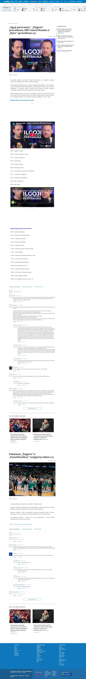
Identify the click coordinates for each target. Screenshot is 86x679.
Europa (15, 651)
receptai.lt (46, 671)
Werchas (15, 553)
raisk (14, 295)
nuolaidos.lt (54, 672)
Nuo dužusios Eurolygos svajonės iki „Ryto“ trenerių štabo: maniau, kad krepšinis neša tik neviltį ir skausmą (18, 436)
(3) (63, 33)
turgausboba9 (16, 592)
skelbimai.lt (54, 671)
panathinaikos (28, 524)
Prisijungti (79, 1)
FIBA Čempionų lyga (63, 649)
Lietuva (15, 647)
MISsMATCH (30, 4)
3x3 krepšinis (16, 655)
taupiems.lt (54, 673)
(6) (64, 38)
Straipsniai (39, 646)
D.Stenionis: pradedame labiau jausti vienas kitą (65, 51)
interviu (12, 441)
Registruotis (73, 1)
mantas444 (15, 367)
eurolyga (19, 524)
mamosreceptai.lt (48, 672)
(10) (47, 439)
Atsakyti (14, 301)
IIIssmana (20, 325)
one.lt (46, 676)
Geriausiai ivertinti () (27, 286)
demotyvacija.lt (47, 673)
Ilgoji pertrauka (49, 4)
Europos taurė (16, 650)
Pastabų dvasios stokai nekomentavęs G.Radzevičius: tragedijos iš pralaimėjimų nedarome (65, 31)
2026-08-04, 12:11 (37, 441)
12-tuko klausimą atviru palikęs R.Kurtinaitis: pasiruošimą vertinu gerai (65, 37)
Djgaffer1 (15, 388)
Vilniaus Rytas (61, 653)
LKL (15, 646)
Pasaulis (15, 652)
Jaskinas (14, 305)
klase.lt (46, 675)
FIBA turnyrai (16, 653)
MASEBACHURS (21, 584)
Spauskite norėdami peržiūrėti (18, 539)
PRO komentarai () (38, 286)
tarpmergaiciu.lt (47, 674)
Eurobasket (16, 654)
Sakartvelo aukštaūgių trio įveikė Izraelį (65, 41)
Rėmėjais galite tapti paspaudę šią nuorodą (22, 100)
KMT (60, 650)
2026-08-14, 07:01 (13, 442)
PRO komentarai (37, 529)
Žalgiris (24, 524)
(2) (61, 47)
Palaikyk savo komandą (39, 4)
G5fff (19, 381)
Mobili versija (21, 675)
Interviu (16, 4)
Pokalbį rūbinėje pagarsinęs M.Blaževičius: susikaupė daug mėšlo (66, 46)
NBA (15, 649)
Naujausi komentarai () (14, 286)
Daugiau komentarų (32, 408)
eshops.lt (53, 674)
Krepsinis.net (14, 74)
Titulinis (9, 23)
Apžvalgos (39, 647)
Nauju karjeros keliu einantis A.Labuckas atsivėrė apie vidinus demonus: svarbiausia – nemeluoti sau (43, 436)
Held (14, 374)
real (22, 524)
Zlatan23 (19, 401)
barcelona (15, 524)
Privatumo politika (13, 675)
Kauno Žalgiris (61, 652)
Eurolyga (16, 648)
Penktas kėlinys (22, 4)
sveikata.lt (54, 675)
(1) (15, 441)
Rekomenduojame (15, 23)
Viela (19, 560)
